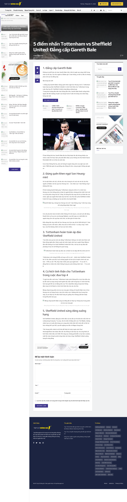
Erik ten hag (99, 444)
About (105, 483)
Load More (14, 169)
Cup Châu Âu (9, 15)
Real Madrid (99, 459)
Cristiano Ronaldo (115, 436)
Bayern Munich (100, 433)
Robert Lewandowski (110, 459)
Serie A (38, 10)
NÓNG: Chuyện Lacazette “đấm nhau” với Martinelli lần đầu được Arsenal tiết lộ (82, 109)
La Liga (45, 10)
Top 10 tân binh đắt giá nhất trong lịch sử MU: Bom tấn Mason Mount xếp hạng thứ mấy (18, 36)
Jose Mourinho (108, 444)
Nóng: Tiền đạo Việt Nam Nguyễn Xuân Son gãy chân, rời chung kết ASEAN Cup (18, 106)
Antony (108, 427)
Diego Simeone (108, 438)
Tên (36, 385)
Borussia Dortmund (111, 433)
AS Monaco (99, 430)
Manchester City (100, 450)
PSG (119, 456)
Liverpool (118, 447)
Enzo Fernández (115, 441)
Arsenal (115, 427)
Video (17, 15)
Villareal (107, 471)
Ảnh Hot (110, 474)
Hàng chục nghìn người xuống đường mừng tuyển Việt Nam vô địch (17, 54)
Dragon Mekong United (102, 441)
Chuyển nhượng (18, 10)
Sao (22, 15)
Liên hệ (104, 3)
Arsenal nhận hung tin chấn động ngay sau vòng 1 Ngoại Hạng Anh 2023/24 (18, 151)
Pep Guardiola (105, 456)
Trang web (67, 393)
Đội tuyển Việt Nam (101, 474)
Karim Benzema (100, 447)
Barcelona (117, 430)
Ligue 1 (51, 10)
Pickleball (113, 456)
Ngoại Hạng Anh (29, 10)
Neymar (119, 453)
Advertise (117, 3)
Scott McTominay (106, 462)
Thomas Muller (100, 468)
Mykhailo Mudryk (109, 453)
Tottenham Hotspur (111, 468)
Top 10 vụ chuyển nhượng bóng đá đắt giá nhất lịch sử (114, 94)
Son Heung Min (111, 465)
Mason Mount (99, 453)
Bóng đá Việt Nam (69, 10)
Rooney (98, 462)
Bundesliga (58, 10)
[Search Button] (121, 10)
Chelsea (106, 436)
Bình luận (38, 363)
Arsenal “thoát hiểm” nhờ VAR (17, 122)
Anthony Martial (100, 427)
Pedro (97, 456)
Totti (120, 468)
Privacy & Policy (119, 483)
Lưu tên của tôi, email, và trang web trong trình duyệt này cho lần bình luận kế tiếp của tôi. (63, 400)
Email (37, 393)
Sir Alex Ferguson (100, 465)
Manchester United (112, 450)
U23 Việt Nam (99, 471)
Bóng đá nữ (99, 436)
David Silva (99, 438)
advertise (111, 483)
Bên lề (79, 10)
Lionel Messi (110, 447)
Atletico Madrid (108, 430)
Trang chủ (8, 10)
